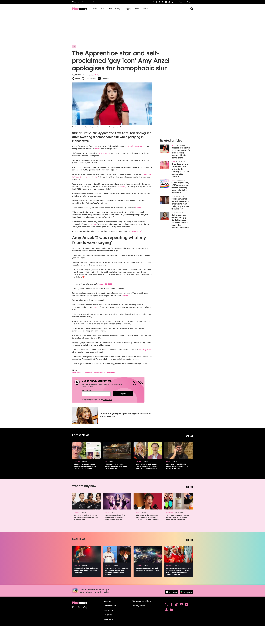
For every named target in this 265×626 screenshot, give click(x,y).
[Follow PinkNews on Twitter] (166, 604)
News (102, 9)
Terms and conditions (141, 601)
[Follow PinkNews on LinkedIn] (172, 2)
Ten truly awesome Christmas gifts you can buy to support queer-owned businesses (177, 517)
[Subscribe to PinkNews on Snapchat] (166, 609)
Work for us (108, 619)
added (93, 224)
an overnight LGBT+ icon (135, 146)
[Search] (191, 8)
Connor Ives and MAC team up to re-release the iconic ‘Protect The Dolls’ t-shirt (86, 517)
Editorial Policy (110, 606)
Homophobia (87, 373)
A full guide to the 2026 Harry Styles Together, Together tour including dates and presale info (148, 517)
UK (74, 46)
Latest (94, 9)
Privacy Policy (107, 399)
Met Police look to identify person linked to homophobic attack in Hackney (177, 466)
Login (181, 2)
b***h (97, 149)
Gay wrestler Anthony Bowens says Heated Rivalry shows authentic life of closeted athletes (116, 571)
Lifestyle (118, 9)
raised (96, 307)
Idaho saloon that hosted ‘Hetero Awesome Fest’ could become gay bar (116, 466)
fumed (138, 207)
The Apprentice (109, 373)
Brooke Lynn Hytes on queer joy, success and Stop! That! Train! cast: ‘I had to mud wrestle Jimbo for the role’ (178, 571)
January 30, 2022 (104, 284)
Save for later (91, 79)
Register (190, 2)
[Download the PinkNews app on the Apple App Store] (171, 592)
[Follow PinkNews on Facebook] (171, 604)
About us (107, 601)
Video (137, 9)
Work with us (98, 2)
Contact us (108, 610)
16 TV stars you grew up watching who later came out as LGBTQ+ (125, 415)
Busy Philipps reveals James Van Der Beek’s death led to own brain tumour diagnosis (146, 466)
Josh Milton (95, 75)
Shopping (128, 9)
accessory (136, 231)
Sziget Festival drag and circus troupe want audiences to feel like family (86, 570)
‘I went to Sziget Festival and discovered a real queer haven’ (147, 569)
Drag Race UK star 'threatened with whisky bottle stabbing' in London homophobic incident (180, 170)
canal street (76, 373)
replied (125, 295)
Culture (109, 9)
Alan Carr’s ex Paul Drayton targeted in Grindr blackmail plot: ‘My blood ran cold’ (85, 466)
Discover (145, 9)
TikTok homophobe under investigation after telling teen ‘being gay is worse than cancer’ (180, 204)
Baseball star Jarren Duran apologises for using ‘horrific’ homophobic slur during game (181, 153)
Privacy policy (138, 606)
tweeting (122, 186)
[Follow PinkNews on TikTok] (176, 604)
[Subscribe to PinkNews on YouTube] (181, 604)
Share (77, 79)
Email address (89, 390)
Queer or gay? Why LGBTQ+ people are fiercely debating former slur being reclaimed (180, 187)
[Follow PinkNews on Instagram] (186, 604)
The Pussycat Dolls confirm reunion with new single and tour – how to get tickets (115, 517)
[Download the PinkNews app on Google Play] (186, 592)
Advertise (86, 2)
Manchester (97, 373)
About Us (75, 2)
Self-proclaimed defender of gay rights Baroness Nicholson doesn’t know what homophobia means (181, 221)
